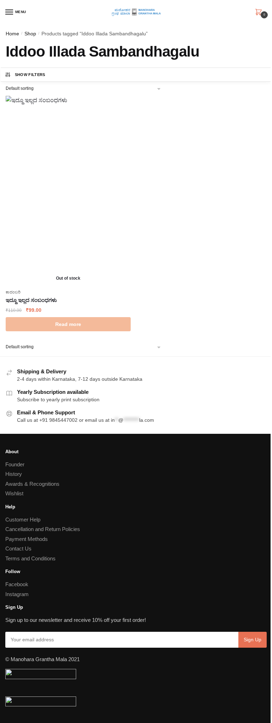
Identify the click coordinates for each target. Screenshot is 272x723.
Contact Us (18, 549)
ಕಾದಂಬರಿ (13, 292)
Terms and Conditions (30, 558)
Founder (14, 464)
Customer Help (22, 520)
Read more (68, 324)
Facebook (16, 584)
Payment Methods (26, 539)
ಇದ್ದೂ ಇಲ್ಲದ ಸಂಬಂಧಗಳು (31, 300)
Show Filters (30, 74)
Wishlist (14, 493)
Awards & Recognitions (32, 484)
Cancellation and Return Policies (42, 529)
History (13, 474)
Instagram (17, 594)
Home (12, 33)
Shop (30, 33)
